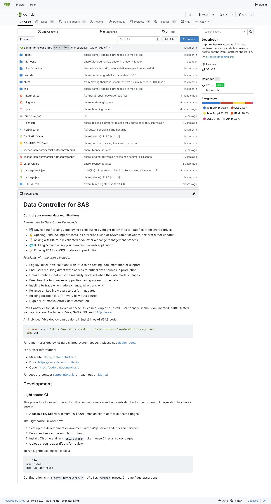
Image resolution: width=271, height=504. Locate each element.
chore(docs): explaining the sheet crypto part (111, 143)
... (110, 47)
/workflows (34, 68)
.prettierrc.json (32, 115)
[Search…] (250, 32)
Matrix (102, 374)
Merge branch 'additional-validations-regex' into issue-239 (119, 68)
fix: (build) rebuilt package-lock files (105, 95)
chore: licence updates (97, 150)
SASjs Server (103, 312)
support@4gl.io (64, 374)
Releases (208, 79)
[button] (203, 14)
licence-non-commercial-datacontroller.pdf (49, 156)
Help (33, 4)
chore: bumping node (97, 109)
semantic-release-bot (38, 47)
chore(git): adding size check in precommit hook (113, 61)
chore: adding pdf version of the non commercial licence (118, 156)
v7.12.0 (210, 84)
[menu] (223, 500)
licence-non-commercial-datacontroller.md (49, 150)
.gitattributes (31, 95)
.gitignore (29, 102)
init (85, 115)
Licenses (252, 500)
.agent (28, 54)
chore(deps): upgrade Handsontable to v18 (110, 75)
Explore (20, 4)
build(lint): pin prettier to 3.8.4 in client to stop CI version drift (121, 170)
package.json (32, 177)
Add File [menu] (169, 39)
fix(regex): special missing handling (105, 129)
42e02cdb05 (61, 47)
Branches (110, 31)
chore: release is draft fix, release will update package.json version (124, 122)
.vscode (28, 75)
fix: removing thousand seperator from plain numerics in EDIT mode (124, 81)
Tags (170, 31)
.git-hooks (30, 61)
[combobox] (138, 39)
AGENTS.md (31, 129)
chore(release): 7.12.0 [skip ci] (89, 47)
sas (26, 88)
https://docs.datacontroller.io (58, 362)
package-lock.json (35, 170)
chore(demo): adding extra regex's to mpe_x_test (113, 54)
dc (25, 14)
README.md (31, 184)
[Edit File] (194, 194)
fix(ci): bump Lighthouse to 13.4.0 (104, 184)
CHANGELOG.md (34, 136)
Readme (211, 64)
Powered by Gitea (14, 500)
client (27, 81)
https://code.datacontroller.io (59, 367)
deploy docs (126, 342)
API (265, 500)
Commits (50, 31)
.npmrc (28, 109)
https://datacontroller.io (60, 357)
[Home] (7, 4)
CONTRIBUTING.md (36, 143)
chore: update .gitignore (98, 102)
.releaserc (30, 122)
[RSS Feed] (189, 14)
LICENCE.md (31, 163)
